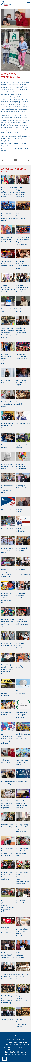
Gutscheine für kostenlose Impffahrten (6, 693)
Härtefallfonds (6, 509)
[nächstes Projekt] (29, 160)
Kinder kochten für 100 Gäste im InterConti (22, 977)
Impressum (7, 1044)
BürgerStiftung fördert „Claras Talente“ (21, 646)
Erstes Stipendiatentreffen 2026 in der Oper (22, 216)
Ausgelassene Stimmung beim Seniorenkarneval (22, 356)
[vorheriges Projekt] (2, 160)
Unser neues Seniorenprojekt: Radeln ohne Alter (22, 622)
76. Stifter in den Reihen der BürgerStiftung (21, 955)
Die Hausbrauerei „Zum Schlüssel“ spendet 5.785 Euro (7, 955)
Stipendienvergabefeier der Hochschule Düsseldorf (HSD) (9, 977)
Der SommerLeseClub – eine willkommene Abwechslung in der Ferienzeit (7, 738)
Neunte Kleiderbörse (23, 423)
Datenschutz (18, 1044)
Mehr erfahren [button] (22, 1054)
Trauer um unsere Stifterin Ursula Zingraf (21, 382)
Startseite (10, 1039)
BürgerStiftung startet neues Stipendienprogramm (23, 572)
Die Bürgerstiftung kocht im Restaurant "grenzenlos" (7, 426)
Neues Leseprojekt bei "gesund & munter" (22, 762)
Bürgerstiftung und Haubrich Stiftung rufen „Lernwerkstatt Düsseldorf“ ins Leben (8, 669)
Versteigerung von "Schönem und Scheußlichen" (7, 240)
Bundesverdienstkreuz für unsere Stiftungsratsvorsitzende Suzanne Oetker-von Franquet (9, 192)
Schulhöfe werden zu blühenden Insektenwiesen (23, 736)
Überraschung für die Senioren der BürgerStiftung (6, 930)
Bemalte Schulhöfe (7, 529)
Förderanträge (12, 1042)
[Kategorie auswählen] (15, 160)
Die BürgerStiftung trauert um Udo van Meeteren (7, 466)
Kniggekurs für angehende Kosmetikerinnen (21, 998)
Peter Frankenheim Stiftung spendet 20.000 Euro (22, 715)
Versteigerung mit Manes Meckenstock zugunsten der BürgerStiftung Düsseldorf (7, 332)
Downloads (20, 1039)
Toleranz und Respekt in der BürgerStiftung (21, 466)
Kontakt (27, 1044)
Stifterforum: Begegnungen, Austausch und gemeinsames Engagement (21, 192)
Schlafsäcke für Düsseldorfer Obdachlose (21, 596)
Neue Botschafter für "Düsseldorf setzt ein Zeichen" (8, 404)
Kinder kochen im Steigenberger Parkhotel (7, 550)
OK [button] (4, 1059)
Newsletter (23, 1042)
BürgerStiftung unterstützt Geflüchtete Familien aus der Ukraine (6, 598)
